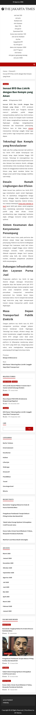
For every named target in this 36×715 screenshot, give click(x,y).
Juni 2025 (6, 587)
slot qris (18, 18)
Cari (4, 423)
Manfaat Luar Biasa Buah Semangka (15, 540)
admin (5, 100)
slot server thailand (18, 36)
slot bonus (18, 52)
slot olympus (18, 23)
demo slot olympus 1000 (18, 47)
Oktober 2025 (7, 568)
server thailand (8, 700)
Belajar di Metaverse (10, 356)
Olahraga (6, 467)
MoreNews (28, 710)
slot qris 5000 (18, 58)
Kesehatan (6, 453)
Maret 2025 (6, 601)
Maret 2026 (6, 553)
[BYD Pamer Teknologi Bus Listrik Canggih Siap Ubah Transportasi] (18, 408)
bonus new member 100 (18, 34)
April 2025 (6, 597)
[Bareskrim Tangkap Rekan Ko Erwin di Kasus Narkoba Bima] (18, 624)
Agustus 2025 (7, 577)
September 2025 (8, 573)
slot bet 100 (18, 15)
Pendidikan (7, 477)
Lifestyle (6, 462)
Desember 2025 (8, 563)
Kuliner (5, 457)
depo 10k (18, 26)
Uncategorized (8, 486)
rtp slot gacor (18, 44)
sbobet (30, 128)
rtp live (18, 39)
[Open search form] (34, 64)
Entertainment (8, 448)
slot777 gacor (18, 50)
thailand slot (18, 21)
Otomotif (5, 84)
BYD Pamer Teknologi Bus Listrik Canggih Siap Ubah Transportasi (17, 364)
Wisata (5, 491)
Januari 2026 (7, 558)
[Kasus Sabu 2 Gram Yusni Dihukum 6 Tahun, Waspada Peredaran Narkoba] (18, 680)
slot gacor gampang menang (18, 55)
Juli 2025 (6, 582)
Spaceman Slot (18, 31)
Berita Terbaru (7, 381)
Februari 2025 (7, 606)
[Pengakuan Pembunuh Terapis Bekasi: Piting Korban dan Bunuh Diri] (18, 646)
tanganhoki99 (18, 42)
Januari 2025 (7, 611)
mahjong (6, 702)
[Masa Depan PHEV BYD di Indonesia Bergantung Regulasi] (18, 394)
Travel (5, 481)
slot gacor (18, 28)
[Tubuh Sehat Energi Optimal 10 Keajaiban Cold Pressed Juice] (18, 667)
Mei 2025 (6, 592)
